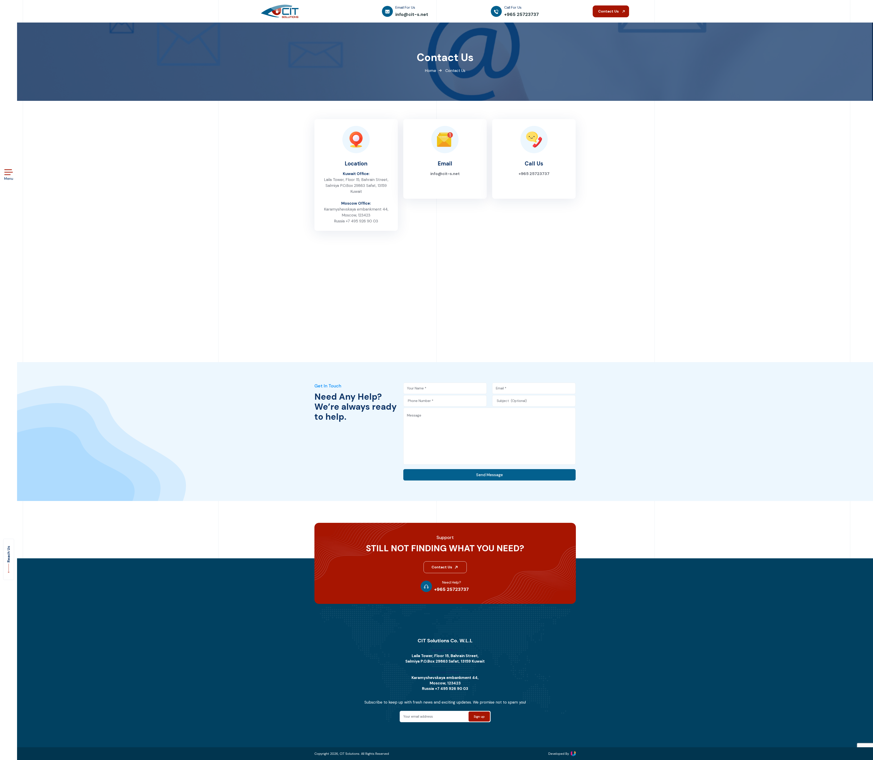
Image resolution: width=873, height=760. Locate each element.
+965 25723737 (534, 173)
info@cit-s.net (445, 173)
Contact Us (609, 11)
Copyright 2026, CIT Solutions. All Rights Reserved (351, 754)
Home (430, 70)
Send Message (489, 474)
